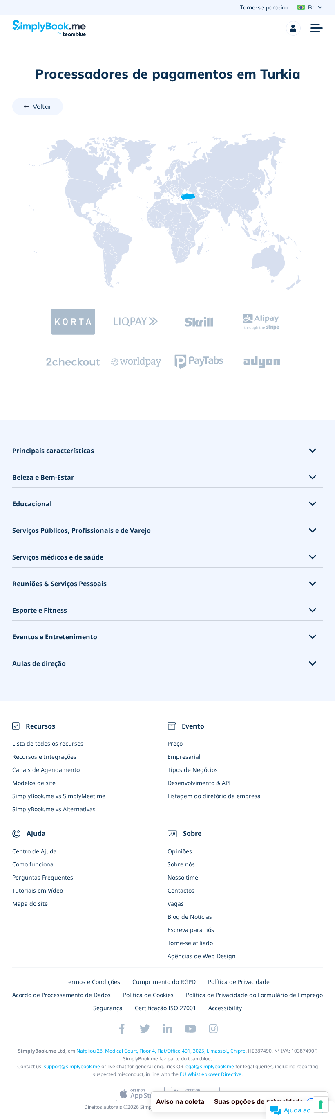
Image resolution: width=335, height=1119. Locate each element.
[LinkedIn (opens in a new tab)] (167, 1029)
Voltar (42, 106)
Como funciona (33, 864)
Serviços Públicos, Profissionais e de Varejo (81, 530)
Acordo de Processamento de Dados (61, 995)
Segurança (108, 1008)
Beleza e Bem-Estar (43, 477)
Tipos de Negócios (193, 770)
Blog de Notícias (190, 916)
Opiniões (180, 851)
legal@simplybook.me (209, 1066)
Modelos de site (34, 783)
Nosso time (183, 877)
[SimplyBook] (49, 28)
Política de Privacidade (239, 982)
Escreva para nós (191, 930)
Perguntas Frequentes (42, 877)
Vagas (176, 903)
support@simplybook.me (72, 1066)
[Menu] (316, 28)
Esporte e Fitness (39, 610)
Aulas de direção (39, 663)
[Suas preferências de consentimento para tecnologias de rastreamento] (320, 1104)
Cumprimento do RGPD (164, 982)
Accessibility (225, 1008)
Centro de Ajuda (34, 851)
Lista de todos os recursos (47, 743)
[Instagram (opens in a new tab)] (213, 1029)
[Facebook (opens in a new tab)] (122, 1029)
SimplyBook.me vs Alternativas (54, 809)
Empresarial (184, 756)
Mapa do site (30, 903)
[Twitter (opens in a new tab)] (144, 1029)
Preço (175, 743)
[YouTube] (190, 1029)
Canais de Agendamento (46, 770)
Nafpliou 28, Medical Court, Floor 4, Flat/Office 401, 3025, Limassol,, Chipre (161, 1050)
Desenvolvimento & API (199, 783)
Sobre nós (181, 864)
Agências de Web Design (202, 956)
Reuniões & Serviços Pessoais (59, 584)
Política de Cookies (148, 995)
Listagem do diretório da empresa (214, 796)
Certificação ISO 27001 (165, 1008)
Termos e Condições (92, 982)
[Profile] (293, 28)
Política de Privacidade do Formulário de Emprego (254, 995)
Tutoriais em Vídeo (37, 890)
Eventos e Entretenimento (54, 637)
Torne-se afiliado (190, 943)
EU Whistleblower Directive (210, 1074)
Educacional (32, 504)
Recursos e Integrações (44, 756)
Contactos (181, 890)
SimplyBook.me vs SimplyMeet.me (58, 796)
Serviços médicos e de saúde (57, 557)
